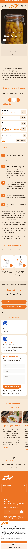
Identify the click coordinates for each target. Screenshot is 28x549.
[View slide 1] (12, 59)
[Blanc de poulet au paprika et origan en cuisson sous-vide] (11, 417)
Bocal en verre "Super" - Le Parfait (6, 271)
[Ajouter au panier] (24, 265)
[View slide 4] (16, 467)
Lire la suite (6, 447)
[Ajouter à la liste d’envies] (4, 260)
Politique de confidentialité (9, 391)
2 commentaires (23, 311)
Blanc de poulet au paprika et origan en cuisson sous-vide (11, 426)
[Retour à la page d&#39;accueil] (3, 32)
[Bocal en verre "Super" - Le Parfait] (7, 261)
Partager (5, 311)
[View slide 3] (16, 59)
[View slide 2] (14, 59)
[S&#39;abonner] (21, 511)
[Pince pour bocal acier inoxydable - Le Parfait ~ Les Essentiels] (20, 261)
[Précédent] (2, 1)
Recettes (8, 32)
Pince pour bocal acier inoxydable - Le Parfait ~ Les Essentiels (20, 273)
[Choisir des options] (11, 265)
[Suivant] (26, 1)
